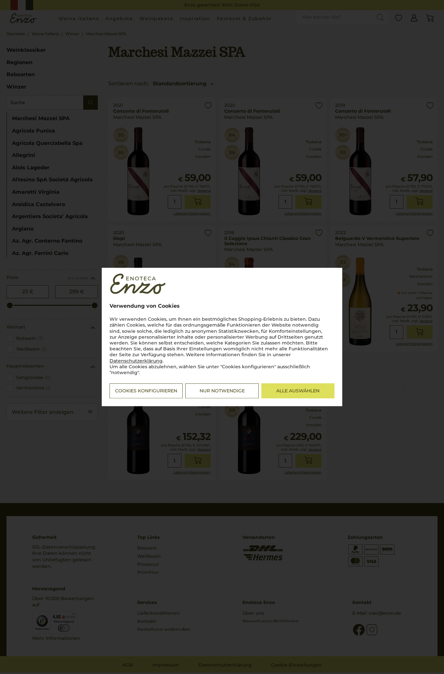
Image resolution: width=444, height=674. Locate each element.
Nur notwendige (222, 391)
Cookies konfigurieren (146, 391)
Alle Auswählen (298, 391)
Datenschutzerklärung (136, 361)
